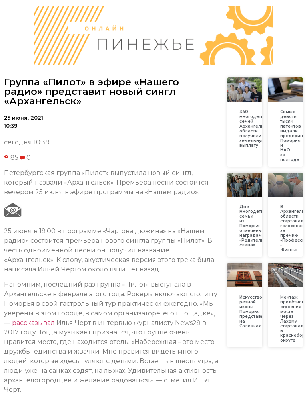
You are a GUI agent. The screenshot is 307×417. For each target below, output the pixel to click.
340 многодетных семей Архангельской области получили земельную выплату (256, 128)
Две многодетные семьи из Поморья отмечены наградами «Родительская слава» (256, 226)
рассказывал (33, 323)
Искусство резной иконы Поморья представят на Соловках (252, 311)
